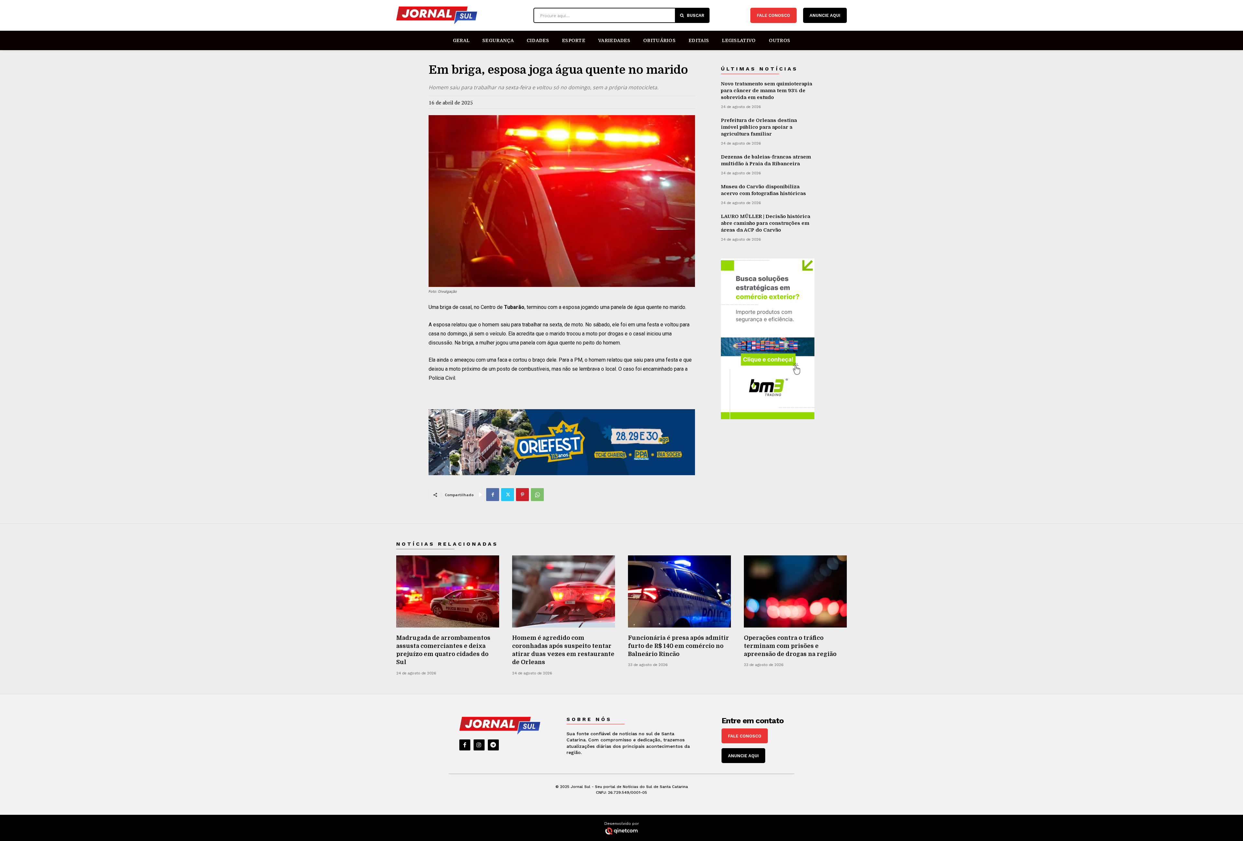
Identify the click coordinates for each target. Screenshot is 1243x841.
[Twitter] (507, 494)
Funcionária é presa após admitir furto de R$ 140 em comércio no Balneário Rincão (678, 646)
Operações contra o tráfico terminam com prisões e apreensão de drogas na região (790, 646)
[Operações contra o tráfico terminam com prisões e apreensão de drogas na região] (795, 591)
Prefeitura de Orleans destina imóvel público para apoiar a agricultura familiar (759, 127)
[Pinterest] (522, 494)
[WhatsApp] (537, 494)
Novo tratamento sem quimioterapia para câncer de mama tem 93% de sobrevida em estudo (766, 90)
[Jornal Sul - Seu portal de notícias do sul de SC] (461, 15)
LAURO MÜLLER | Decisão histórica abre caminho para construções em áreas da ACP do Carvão (765, 223)
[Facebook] (492, 494)
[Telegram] (493, 744)
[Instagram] (479, 744)
